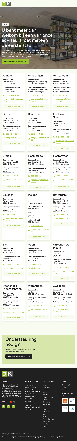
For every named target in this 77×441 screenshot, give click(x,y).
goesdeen (35, 180)
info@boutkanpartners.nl (40, 310)
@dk (40, 180)
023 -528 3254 (36, 176)
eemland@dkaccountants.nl (14, 219)
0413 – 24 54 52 (37, 264)
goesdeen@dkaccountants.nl (65, 310)
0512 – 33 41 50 (37, 134)
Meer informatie (13, 106)
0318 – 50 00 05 (12, 309)
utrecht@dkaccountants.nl (65, 272)
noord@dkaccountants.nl (65, 180)
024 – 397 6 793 (37, 226)
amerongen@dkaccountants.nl (40, 100)
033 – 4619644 (11, 215)
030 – (58, 267)
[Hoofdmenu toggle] (73, 3)
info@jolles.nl (36, 268)
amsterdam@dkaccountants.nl (65, 100)
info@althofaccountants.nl (40, 139)
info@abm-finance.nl (14, 138)
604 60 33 (65, 267)
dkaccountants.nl (16, 268)
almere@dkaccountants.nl (14, 100)
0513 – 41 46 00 (62, 176)
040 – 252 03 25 (62, 137)
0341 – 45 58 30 (12, 176)
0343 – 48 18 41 (37, 95)
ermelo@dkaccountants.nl (14, 180)
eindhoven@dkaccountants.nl (65, 142)
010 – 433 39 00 (62, 215)
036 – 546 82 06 (12, 95)
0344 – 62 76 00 (12, 264)
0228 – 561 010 (37, 306)
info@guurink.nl (62, 218)
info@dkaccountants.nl (15, 313)
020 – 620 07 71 (62, 95)
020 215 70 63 (11, 134)
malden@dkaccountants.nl (40, 230)
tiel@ (8, 268)
